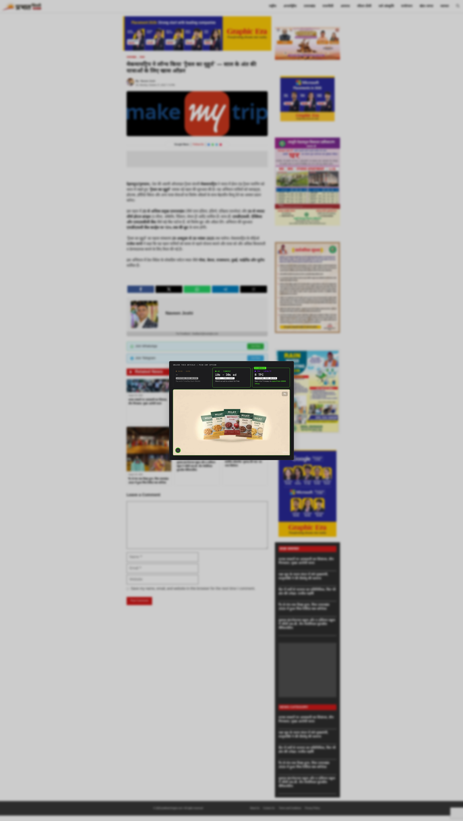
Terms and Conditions (290, 808)
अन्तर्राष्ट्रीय (289, 6)
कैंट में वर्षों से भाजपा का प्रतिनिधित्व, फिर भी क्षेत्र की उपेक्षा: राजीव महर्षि (307, 592)
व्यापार (444, 6)
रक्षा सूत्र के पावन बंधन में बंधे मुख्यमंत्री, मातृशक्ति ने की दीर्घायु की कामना (303, 576)
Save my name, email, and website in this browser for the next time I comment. (193, 588)
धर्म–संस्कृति (386, 6)
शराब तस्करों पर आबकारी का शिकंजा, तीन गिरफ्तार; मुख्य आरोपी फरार (306, 561)
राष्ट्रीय (272, 6)
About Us (255, 808)
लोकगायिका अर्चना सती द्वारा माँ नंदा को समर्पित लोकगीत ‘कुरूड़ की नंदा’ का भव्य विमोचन (245, 462)
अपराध (345, 6)
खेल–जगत (426, 6)
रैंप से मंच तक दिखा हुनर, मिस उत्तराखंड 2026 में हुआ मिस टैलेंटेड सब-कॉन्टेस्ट (304, 607)
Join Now (255, 346)
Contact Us (269, 808)
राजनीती (327, 6)
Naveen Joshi (148, 81)
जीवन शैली (364, 6)
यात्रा (142, 57)
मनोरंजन (406, 6)
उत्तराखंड (309, 6)
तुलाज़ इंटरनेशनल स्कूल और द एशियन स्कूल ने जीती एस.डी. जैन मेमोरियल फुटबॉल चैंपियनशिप (196, 466)
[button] (458, 6)
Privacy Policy (312, 808)
